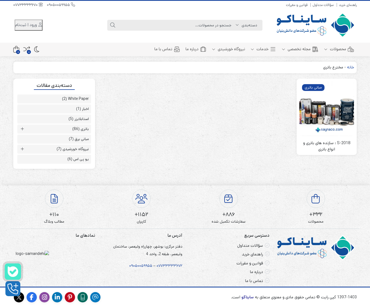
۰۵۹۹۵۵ (145, 265)
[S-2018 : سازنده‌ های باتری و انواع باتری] (326, 108)
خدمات (261, 49)
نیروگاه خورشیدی (231, 49)
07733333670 (26, 5)
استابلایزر (81, 119)
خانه (350, 67)
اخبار (85, 109)
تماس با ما (163, 49)
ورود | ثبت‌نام (26, 25)
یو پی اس (81, 159)
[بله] (12, 271)
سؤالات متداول (323, 5)
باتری (85, 129)
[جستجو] (112, 25)
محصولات (337, 49)
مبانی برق (82, 139)
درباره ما (192, 49)
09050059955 (59, 5)
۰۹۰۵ (133, 265)
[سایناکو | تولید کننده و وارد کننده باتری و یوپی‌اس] (316, 25)
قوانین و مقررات (296, 5)
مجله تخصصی (299, 49)
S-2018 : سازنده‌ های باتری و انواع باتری (326, 146)
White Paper (78, 99)
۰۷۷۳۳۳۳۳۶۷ (168, 265)
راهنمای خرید (348, 5)
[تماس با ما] (12, 288)
